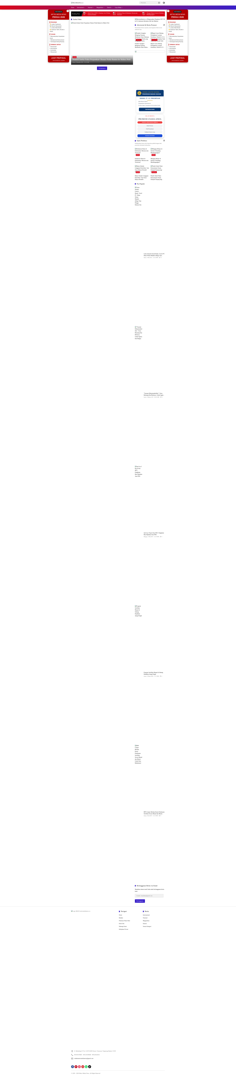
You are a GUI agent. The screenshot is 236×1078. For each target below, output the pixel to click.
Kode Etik (121, 923)
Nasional (145, 918)
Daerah (145, 923)
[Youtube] (82, 1066)
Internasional (146, 915)
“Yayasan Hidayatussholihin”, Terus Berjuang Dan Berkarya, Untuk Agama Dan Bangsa (154, 394)
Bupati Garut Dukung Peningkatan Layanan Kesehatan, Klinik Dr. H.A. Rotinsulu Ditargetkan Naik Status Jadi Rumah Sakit (158, 45)
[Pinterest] (75, 1066)
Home (120, 915)
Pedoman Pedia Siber (124, 920)
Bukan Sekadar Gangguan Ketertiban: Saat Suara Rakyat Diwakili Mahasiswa (141, 177)
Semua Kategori (147, 926)
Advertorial (138, 40)
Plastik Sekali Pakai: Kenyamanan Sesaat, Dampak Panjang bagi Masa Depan (156, 177)
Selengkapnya (102, 68)
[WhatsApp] (86, 1066)
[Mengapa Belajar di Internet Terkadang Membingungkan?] (107, 14)
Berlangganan (139, 901)
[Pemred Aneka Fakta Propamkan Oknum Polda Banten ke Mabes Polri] (102, 43)
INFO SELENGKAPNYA (150, 135)
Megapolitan (146, 920)
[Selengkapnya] (164, 25)
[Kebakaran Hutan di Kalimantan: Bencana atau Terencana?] (142, 152)
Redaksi (121, 918)
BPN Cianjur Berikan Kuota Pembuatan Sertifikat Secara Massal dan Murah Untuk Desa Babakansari (154, 813)
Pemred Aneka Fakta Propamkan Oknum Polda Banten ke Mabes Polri (102, 59)
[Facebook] (72, 1066)
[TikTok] (89, 1066)
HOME (74, 57)
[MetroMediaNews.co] (77, 2)
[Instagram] (79, 1066)
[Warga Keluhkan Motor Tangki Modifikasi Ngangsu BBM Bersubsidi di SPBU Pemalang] (137, 14)
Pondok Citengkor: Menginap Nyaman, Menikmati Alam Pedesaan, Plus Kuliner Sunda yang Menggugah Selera (142, 45)
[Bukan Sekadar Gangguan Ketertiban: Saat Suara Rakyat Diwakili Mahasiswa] (142, 169)
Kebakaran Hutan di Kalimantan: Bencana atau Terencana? (91, 13)
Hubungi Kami (123, 926)
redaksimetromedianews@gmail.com (83, 1058)
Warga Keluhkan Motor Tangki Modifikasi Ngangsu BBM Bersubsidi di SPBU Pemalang (151, 13)
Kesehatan (154, 172)
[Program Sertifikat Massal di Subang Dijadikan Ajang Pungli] (138, 674)
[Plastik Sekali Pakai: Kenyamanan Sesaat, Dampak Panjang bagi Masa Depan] (158, 169)
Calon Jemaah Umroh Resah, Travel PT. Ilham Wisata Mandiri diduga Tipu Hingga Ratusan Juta (154, 255)
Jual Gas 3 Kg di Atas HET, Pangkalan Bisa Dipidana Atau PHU (154, 533)
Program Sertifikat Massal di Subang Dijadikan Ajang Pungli (153, 673)
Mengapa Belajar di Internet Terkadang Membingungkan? (118, 13)
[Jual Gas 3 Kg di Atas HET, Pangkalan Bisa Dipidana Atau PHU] (138, 535)
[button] (159, 2)
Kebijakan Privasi (123, 929)
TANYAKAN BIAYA (150, 109)
